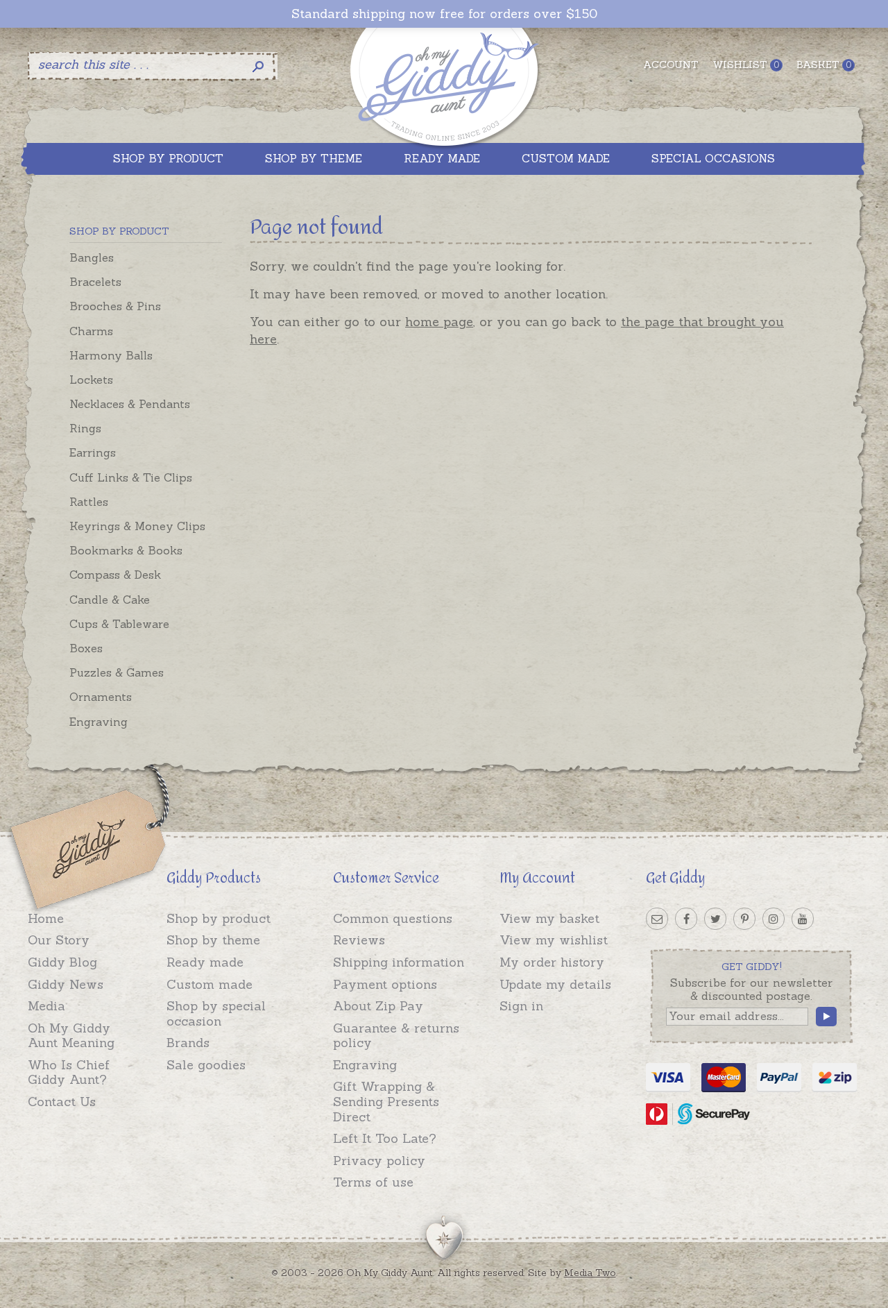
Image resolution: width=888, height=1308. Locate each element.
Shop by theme (213, 940)
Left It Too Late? (384, 1138)
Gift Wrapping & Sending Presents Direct (386, 1101)
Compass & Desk (115, 574)
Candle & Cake (109, 599)
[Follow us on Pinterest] (744, 919)
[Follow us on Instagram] (773, 919)
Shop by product (218, 918)
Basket (823, 64)
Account (671, 64)
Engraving (98, 722)
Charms (91, 331)
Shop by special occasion (216, 1013)
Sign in (521, 1006)
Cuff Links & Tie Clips (130, 477)
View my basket (549, 918)
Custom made (209, 984)
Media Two (590, 1272)
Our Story (58, 940)
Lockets (91, 380)
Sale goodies (206, 1065)
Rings (85, 428)
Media (46, 1006)
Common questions (392, 918)
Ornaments (100, 697)
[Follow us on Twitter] (715, 919)
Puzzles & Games (116, 672)
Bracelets (95, 282)
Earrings (92, 452)
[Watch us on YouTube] (803, 919)
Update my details (555, 984)
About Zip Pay (378, 1006)
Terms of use (373, 1182)
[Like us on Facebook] (686, 919)
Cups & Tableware (119, 624)
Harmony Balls (111, 355)
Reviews (359, 940)
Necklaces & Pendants (129, 404)
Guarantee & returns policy (396, 1035)
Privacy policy (379, 1161)
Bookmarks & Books (125, 550)
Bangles (91, 257)
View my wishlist (554, 940)
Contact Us (62, 1102)
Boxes (86, 648)
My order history (552, 962)
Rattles (88, 502)
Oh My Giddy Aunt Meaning (71, 1035)
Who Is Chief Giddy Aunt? (69, 1072)
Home (46, 918)
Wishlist (745, 64)
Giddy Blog (62, 962)
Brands (188, 1043)
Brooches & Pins (115, 306)
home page (439, 322)
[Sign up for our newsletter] (657, 919)
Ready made (205, 962)
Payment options (385, 984)
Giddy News (65, 984)
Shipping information (398, 962)
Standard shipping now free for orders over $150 (444, 14)
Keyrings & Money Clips (137, 526)
